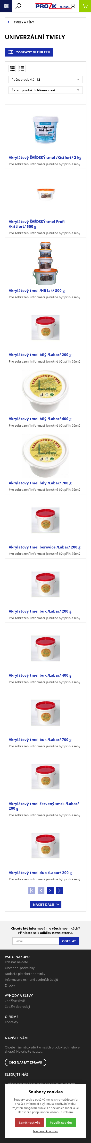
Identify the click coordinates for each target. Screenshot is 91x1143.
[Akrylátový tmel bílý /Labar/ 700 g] (45, 456)
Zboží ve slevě (15, 1001)
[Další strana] (50, 890)
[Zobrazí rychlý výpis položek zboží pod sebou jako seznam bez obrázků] (21, 68)
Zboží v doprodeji (17, 1006)
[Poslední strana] (59, 890)
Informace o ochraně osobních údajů (31, 979)
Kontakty (11, 1022)
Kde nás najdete (16, 962)
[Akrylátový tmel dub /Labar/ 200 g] (45, 845)
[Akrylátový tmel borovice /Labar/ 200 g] (45, 520)
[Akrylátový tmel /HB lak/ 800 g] (45, 263)
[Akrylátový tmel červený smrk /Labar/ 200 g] (45, 776)
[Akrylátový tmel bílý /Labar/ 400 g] (45, 392)
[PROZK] (45, 6)
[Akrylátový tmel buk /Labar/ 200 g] (45, 584)
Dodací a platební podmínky (25, 973)
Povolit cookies (61, 1122)
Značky (10, 985)
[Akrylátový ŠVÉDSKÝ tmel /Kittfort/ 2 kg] (45, 130)
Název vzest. (47, 90)
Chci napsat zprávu (25, 1062)
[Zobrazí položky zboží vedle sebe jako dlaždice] (12, 68)
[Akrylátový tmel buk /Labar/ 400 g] (45, 648)
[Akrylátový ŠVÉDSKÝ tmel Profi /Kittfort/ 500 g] (45, 194)
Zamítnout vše (29, 1122)
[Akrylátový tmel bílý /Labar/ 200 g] (45, 327)
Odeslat (69, 941)
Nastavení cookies (45, 1131)
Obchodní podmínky (20, 968)
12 (38, 79)
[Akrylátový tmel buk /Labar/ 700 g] (45, 712)
